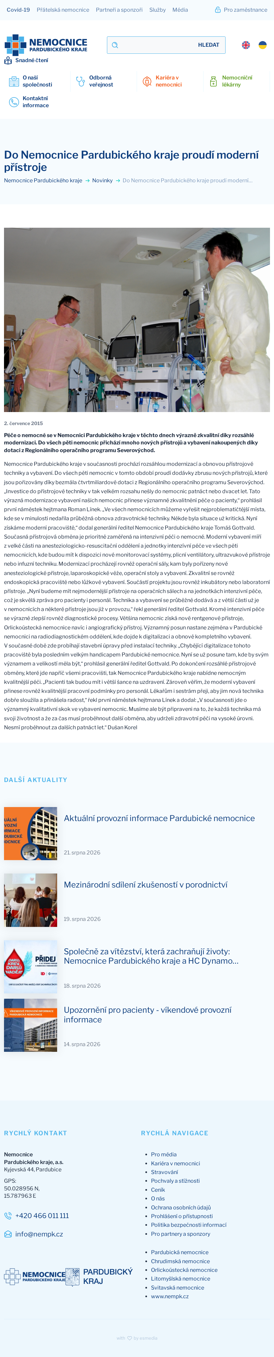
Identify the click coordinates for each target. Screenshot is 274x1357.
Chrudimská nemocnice (180, 1261)
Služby (157, 10)
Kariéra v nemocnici (175, 1163)
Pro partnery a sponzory (180, 1234)
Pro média (164, 1154)
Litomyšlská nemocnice (180, 1279)
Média (180, 10)
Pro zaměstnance (245, 10)
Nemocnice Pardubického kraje (43, 180)
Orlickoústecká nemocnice (184, 1270)
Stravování (164, 1172)
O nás (158, 1198)
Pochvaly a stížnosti (175, 1181)
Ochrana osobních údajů (181, 1207)
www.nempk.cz (170, 1296)
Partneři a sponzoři (119, 10)
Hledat (209, 45)
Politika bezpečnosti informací (189, 1225)
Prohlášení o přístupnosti (182, 1216)
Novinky (103, 180)
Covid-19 (18, 10)
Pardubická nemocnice (180, 1252)
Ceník (158, 1190)
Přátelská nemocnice (63, 10)
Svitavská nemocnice (177, 1288)
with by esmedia (137, 1338)
